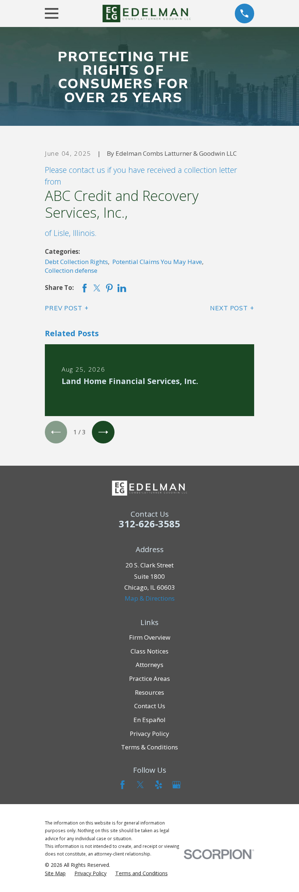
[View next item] (103, 432)
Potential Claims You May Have (157, 261)
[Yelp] (158, 784)
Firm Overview (149, 637)
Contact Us (149, 706)
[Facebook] (122, 784)
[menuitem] (55, 873)
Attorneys (149, 664)
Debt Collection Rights (76, 261)
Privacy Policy (149, 733)
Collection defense (71, 270)
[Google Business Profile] (176, 784)
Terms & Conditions (149, 747)
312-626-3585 (149, 523)
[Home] (146, 14)
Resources (149, 692)
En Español (149, 719)
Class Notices (149, 651)
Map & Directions (150, 598)
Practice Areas (149, 678)
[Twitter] (140, 784)
